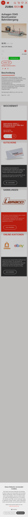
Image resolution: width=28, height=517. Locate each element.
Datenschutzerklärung (14, 506)
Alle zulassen (20, 513)
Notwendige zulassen (9, 513)
